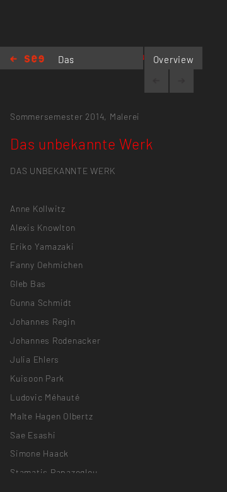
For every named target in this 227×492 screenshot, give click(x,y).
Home (27, 59)
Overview (173, 59)
